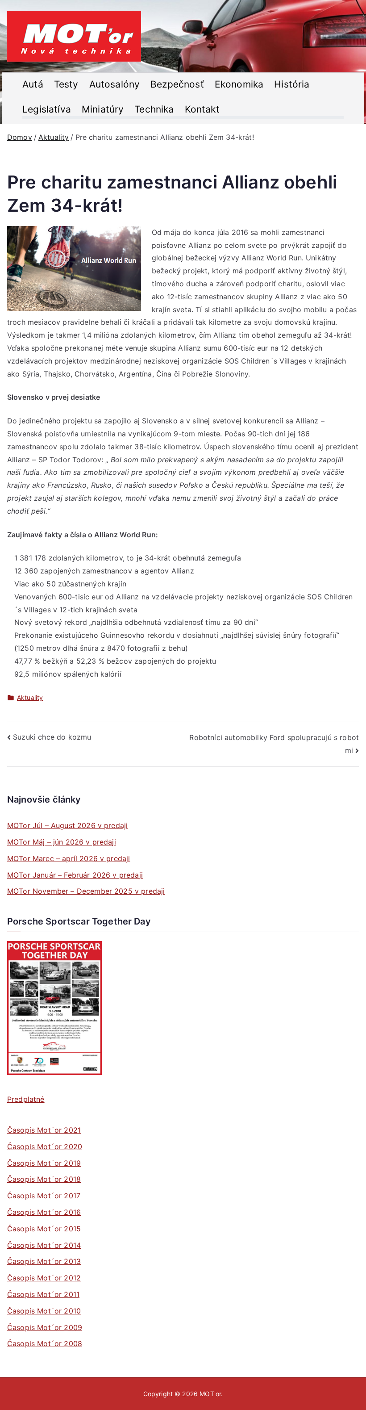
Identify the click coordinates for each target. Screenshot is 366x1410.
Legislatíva (46, 109)
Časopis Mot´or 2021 (44, 1129)
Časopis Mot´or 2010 (44, 1310)
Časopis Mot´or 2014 (44, 1245)
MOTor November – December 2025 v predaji (86, 891)
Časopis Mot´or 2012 (44, 1277)
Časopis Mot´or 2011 (43, 1294)
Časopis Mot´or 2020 (44, 1146)
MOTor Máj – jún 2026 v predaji (61, 841)
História (291, 84)
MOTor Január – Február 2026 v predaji (75, 874)
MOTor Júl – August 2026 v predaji (67, 825)
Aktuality (30, 697)
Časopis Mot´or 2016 (44, 1212)
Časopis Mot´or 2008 (44, 1343)
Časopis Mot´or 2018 (44, 1179)
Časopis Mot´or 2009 (44, 1327)
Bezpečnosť (177, 84)
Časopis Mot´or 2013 (44, 1261)
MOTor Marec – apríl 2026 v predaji (68, 858)
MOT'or (210, 1393)
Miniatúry (103, 109)
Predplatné (26, 1099)
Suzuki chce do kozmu (52, 736)
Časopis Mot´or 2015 (44, 1228)
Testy (66, 84)
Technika (154, 109)
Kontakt (202, 109)
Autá (32, 84)
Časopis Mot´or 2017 (43, 1195)
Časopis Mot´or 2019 (44, 1163)
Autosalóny (114, 84)
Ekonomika (239, 84)
